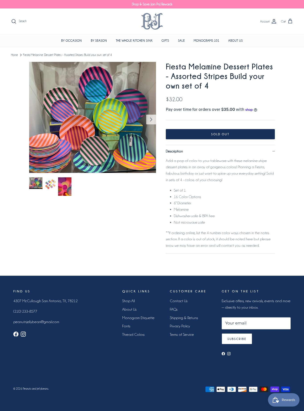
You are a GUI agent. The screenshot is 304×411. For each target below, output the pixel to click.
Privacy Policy (180, 326)
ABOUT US (235, 40)
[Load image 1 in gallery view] (92, 117)
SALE (181, 40)
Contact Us (179, 301)
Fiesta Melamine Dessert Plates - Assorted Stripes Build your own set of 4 (67, 55)
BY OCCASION (71, 40)
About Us (129, 309)
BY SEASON (99, 40)
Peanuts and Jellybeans (35, 388)
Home (14, 55)
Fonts (126, 326)
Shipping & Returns (184, 318)
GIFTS (165, 40)
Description (174, 151)
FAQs (174, 309)
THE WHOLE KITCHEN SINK (134, 40)
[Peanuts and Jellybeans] (152, 21)
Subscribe (236, 338)
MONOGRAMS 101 (206, 40)
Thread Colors (133, 334)
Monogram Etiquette (138, 318)
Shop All (128, 301)
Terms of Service (182, 334)
